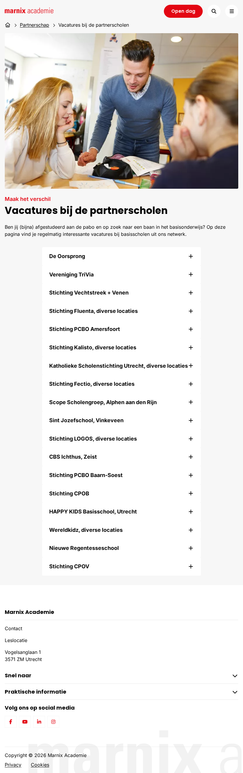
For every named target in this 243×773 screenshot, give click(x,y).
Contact (13, 628)
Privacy (13, 765)
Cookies (40, 765)
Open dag (183, 11)
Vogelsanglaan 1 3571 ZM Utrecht (23, 655)
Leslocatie (16, 640)
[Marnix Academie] (29, 10)
